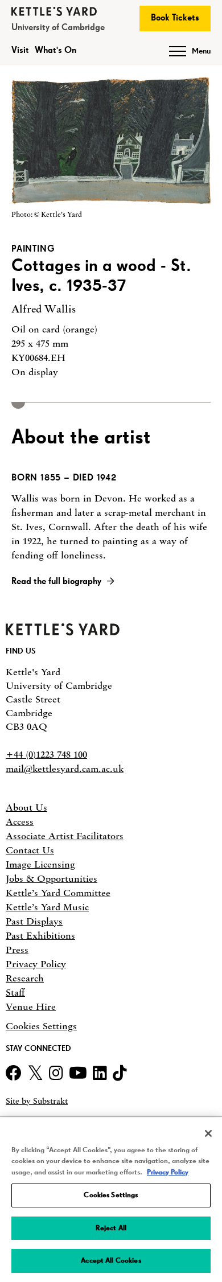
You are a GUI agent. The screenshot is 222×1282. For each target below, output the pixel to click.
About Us (26, 807)
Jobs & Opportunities (51, 878)
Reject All (111, 1228)
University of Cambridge (58, 27)
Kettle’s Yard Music (47, 907)
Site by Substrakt (37, 1101)
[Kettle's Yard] (63, 632)
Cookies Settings (41, 1026)
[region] (111, 1199)
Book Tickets (175, 18)
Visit (20, 50)
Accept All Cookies (111, 1260)
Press (17, 949)
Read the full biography (56, 581)
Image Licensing (40, 864)
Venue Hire (31, 1006)
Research (25, 978)
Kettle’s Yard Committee (58, 892)
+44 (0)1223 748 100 (46, 754)
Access (20, 821)
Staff (15, 992)
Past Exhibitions (40, 935)
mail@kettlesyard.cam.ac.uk (65, 768)
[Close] (208, 1133)
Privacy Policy (36, 963)
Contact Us (30, 850)
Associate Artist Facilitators (65, 835)
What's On (55, 50)
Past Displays (34, 921)
